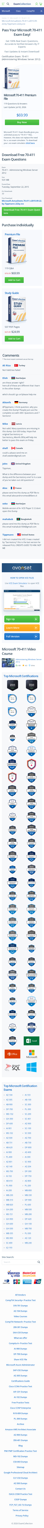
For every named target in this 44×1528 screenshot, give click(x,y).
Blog (20, 1445)
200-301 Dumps (20, 1327)
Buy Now (22, 122)
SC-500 (28, 1133)
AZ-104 (9, 1095)
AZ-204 (28, 1166)
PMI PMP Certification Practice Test (20, 1451)
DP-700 (9, 1109)
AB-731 (9, 1142)
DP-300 (28, 1171)
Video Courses (20, 1316)
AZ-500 (9, 1138)
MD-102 (9, 1114)
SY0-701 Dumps (20, 1305)
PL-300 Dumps (20, 1418)
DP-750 (28, 1176)
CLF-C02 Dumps (20, 1478)
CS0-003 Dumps (20, 1461)
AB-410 (9, 1180)
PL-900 (9, 1185)
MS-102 (9, 1133)
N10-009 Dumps (20, 1413)
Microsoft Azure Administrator (20, 1365)
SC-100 (28, 1128)
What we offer (20, 1338)
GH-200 (9, 1209)
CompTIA (31, 11)
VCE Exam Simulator (18, 583)
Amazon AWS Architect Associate (20, 1429)
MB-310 (9, 1200)
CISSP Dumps (20, 1499)
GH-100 (28, 1223)
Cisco (18, 11)
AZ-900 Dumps (20, 1435)
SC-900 (28, 1161)
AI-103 (27, 1095)
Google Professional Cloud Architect (20, 1472)
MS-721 (9, 1214)
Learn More (12, 627)
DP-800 (28, 1147)
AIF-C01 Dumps (20, 1391)
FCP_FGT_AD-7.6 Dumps (20, 1505)
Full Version (12, 636)
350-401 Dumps (20, 1440)
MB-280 (28, 1214)
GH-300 (9, 1118)
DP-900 (28, 1200)
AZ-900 (28, 1123)
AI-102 (9, 1176)
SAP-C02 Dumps (20, 1370)
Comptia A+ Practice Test (20, 1343)
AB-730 (28, 1142)
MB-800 (28, 1190)
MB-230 (9, 1195)
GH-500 (9, 1228)
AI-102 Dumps (20, 1397)
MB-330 (28, 1195)
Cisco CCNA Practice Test (20, 1386)
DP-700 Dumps (20, 1354)
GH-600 (9, 1223)
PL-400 (9, 1157)
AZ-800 (28, 1180)
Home (4, 18)
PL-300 (28, 1109)
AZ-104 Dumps (20, 1311)
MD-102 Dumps (20, 1456)
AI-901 (9, 1128)
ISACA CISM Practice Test (20, 1494)
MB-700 (28, 1228)
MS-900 (9, 1238)
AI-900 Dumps (20, 1348)
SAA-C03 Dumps (20, 1332)
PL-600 (28, 1204)
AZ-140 (9, 1166)
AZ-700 (28, 1138)
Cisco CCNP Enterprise (20, 1408)
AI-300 (27, 1157)
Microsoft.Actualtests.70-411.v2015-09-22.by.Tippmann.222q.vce (22, 202)
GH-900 (9, 1219)
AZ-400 (28, 1152)
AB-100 (28, 1099)
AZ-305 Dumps (20, 1375)
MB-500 (28, 1209)
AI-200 (9, 1190)
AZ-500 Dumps (20, 1483)
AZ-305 (9, 1099)
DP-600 (9, 1123)
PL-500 (28, 1233)
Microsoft (6, 11)
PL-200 (28, 1185)
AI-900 (9, 1152)
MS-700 (9, 1171)
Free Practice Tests (20, 1402)
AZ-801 (9, 1161)
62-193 (9, 1247)
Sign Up (10, 619)
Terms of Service (20, 1510)
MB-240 (28, 1243)
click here (30, 143)
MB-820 (9, 1204)
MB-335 (9, 1233)
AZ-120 (28, 1238)
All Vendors (20, 1295)
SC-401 (28, 1118)
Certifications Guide (20, 1381)
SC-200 (28, 1114)
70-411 (24, 18)
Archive (20, 1424)
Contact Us (20, 1488)
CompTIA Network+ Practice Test (20, 1321)
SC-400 (9, 1243)
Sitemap (20, 1467)
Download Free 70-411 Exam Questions (22, 211)
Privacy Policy (22, 1515)
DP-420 (28, 1219)
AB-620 (9, 1147)
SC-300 (28, 1104)
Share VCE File (20, 1359)
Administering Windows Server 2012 (29, 660)
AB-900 (9, 1104)
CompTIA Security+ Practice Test (21, 1300)
